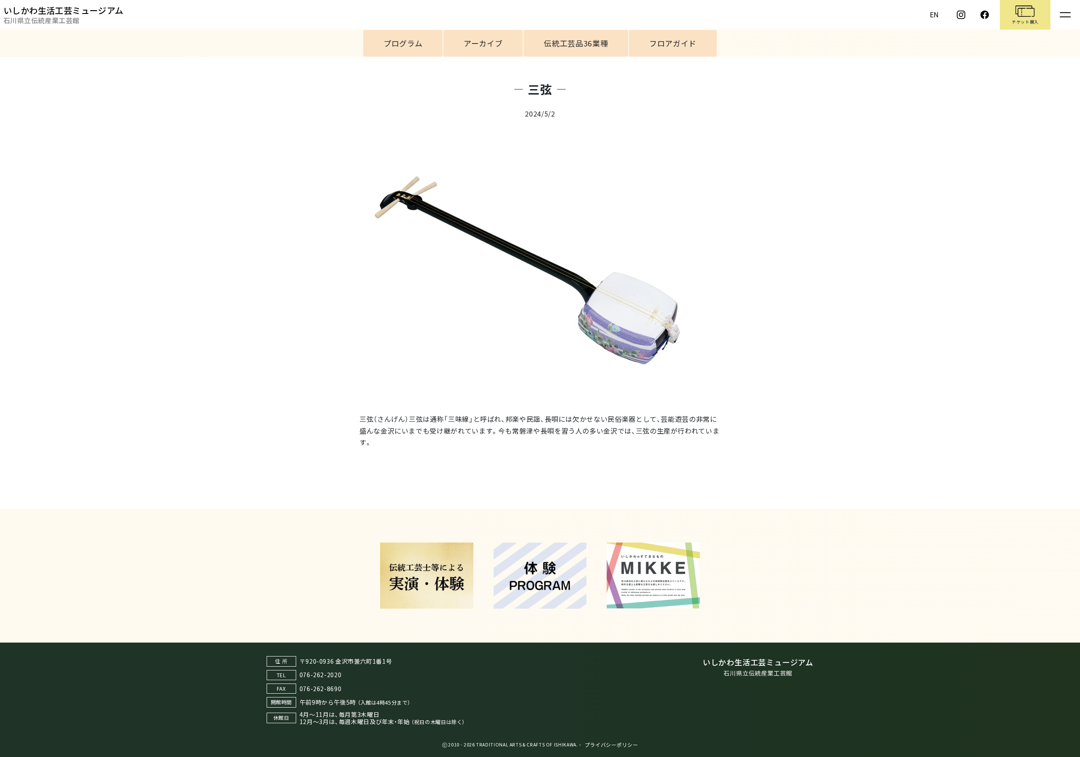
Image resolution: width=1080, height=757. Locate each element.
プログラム (402, 43)
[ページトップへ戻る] (1065, 634)
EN (934, 14)
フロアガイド (673, 43)
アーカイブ (483, 43)
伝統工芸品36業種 (576, 43)
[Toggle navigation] (1065, 15)
